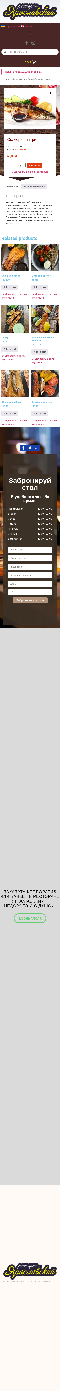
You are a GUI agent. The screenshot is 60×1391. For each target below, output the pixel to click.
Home (4, 79)
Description (13, 186)
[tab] (13, 186)
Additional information (33, 186)
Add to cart (34, 165)
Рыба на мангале (18, 79)
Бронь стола (30, 918)
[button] (30, 33)
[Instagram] (33, 43)
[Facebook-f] (27, 43)
